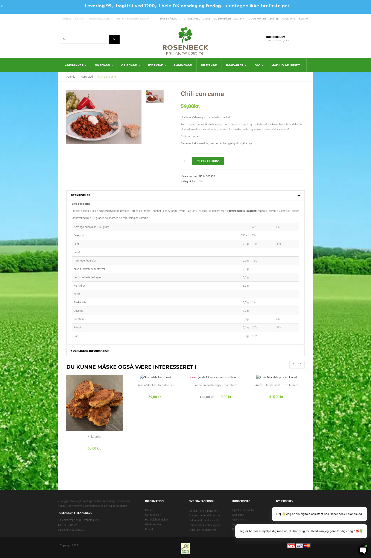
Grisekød (129, 65)
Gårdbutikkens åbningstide (205, 525)
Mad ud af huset (285, 65)
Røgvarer (234, 65)
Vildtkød (209, 65)
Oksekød (102, 65)
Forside (70, 76)
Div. (257, 65)
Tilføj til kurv (208, 161)
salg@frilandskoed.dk (71, 529)
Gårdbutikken (222, 18)
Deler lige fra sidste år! (202, 529)
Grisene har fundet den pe (204, 515)
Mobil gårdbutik (170, 18)
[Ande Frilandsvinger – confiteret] (216, 377)
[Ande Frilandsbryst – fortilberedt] (277, 377)
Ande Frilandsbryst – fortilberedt (276, 385)
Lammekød (183, 65)
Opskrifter (289, 18)
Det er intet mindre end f (203, 520)
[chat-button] (363, 550)
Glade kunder (257, 18)
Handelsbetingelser (157, 519)
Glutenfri (240, 18)
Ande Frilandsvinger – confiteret (216, 385)
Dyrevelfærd (192, 18)
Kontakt (304, 18)
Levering (274, 18)
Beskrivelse (80, 195)
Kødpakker (74, 65)
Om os (207, 18)
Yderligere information (90, 350)
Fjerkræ (155, 65)
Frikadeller (95, 436)
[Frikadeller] (94, 403)
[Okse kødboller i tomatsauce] (155, 377)
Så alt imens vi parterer (203, 510)
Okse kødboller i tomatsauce (155, 385)
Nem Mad (87, 76)
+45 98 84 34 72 (67, 524)
